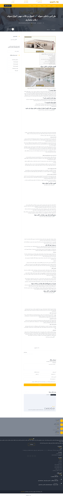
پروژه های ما (31, 444)
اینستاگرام (57, 431)
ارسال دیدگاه (48, 29)
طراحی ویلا (17, 70)
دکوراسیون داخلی (16, 66)
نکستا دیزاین (22, 491)
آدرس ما (57, 419)
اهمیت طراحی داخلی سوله (51, 55)
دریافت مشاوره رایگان (8, 5)
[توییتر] (33, 456)
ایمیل (58, 427)
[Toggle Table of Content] (54, 54)
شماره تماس (56, 423)
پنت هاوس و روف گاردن (15, 59)
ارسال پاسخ (54, 362)
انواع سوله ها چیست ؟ (52, 58)
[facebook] (32, 354)
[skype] (25, 354)
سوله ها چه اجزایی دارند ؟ (52, 57)
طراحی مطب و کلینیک (15, 68)
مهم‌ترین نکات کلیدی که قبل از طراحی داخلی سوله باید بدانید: (48, 59)
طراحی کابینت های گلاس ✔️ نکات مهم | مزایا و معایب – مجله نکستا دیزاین (48, 480)
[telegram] (26, 354)
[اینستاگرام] (28, 456)
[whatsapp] (28, 354)
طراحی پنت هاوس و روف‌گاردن (57, 470)
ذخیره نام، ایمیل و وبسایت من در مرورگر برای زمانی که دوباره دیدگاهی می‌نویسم (43, 381)
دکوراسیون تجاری (53, 29)
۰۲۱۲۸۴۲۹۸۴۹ (58, 453)
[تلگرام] (35, 456)
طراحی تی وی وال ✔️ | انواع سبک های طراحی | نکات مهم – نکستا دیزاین (48, 484)
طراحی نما (60, 461)
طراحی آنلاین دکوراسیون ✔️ (49, 408)
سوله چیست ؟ (53, 56)
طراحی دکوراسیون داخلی (58, 464)
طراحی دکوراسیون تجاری (58, 467)
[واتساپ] (30, 456)
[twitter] (30, 354)
